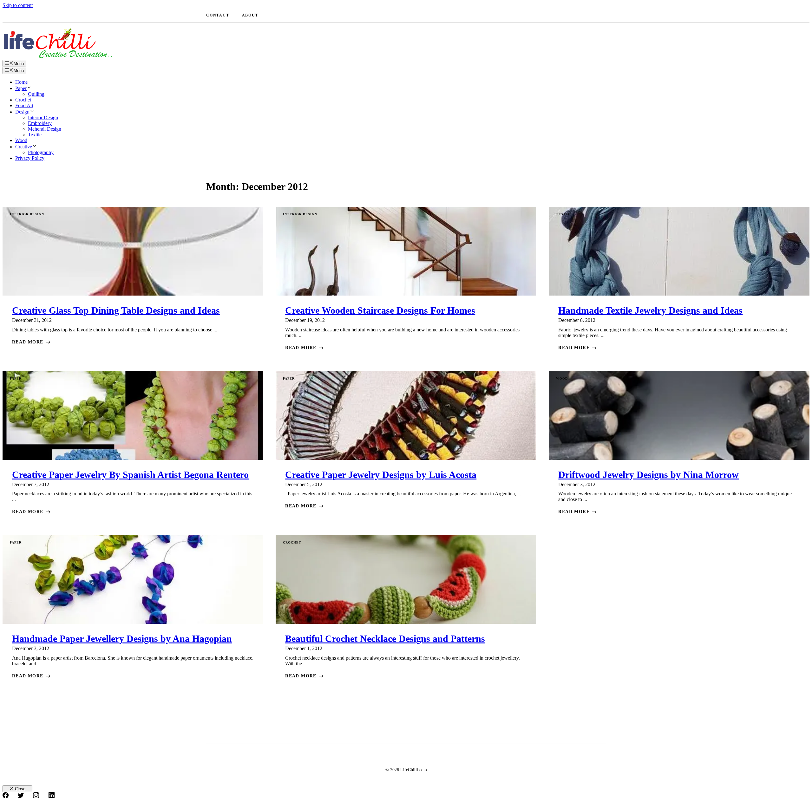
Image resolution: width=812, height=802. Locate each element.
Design (22, 111)
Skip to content (18, 5)
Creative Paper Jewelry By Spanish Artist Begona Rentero (130, 474)
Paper (21, 88)
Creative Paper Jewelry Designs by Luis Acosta (380, 474)
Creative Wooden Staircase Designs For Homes (380, 310)
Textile (35, 134)
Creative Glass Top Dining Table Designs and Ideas (116, 310)
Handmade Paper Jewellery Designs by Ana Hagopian (122, 638)
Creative (23, 146)
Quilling (36, 94)
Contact (217, 15)
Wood (21, 140)
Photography (41, 152)
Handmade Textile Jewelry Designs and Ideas (650, 310)
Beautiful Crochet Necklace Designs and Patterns (385, 638)
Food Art (24, 105)
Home (21, 82)
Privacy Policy (29, 158)
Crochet (23, 99)
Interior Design (43, 117)
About (250, 15)
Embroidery (40, 123)
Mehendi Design (44, 129)
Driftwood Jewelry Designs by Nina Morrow (648, 474)
